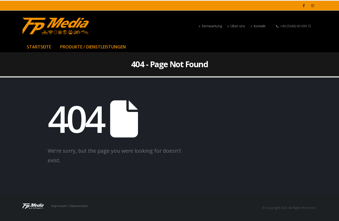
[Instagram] (312, 5)
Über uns (237, 26)
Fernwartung (212, 26)
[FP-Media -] (56, 26)
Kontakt (259, 26)
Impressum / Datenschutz (69, 206)
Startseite (39, 47)
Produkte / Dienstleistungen (93, 47)
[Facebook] (303, 5)
